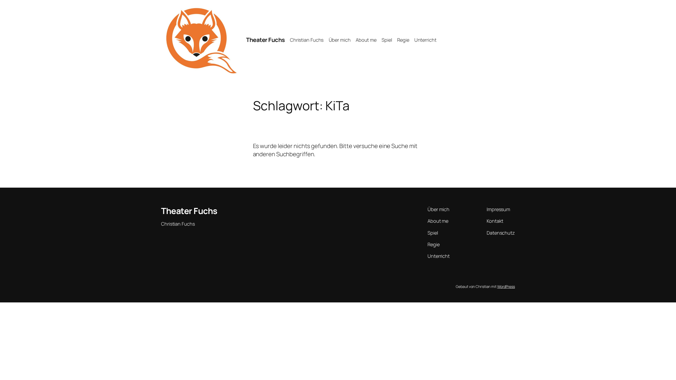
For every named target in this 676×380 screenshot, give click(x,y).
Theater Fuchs (265, 40)
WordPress (506, 286)
